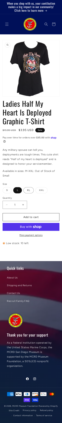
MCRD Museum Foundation (25, 406)
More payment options (31, 235)
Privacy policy (30, 410)
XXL (43, 191)
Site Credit (14, 410)
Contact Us (13, 293)
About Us (12, 277)
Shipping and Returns (19, 285)
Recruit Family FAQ (18, 301)
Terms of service (44, 415)
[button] (7, 24)
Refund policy (46, 410)
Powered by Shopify (48, 406)
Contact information (23, 415)
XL (28, 190)
